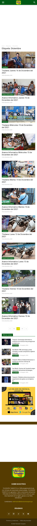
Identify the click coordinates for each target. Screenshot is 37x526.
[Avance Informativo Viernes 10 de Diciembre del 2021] (18, 305)
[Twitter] (23, 514)
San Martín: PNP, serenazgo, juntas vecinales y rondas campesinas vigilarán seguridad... (23, 351)
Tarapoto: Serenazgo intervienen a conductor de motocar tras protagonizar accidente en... (23, 341)
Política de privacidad (25, 520)
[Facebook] (9, 514)
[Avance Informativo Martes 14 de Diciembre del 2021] (18, 196)
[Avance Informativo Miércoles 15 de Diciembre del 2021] (18, 141)
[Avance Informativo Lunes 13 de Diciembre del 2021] (18, 251)
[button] (3, 2)
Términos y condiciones (12, 520)
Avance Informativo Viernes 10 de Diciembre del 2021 (16, 317)
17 (22, 328)
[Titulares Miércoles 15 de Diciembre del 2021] (18, 114)
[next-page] (26, 328)
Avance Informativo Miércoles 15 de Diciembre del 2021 (17, 153)
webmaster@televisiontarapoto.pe (23, 501)
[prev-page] (10, 328)
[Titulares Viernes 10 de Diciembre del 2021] (18, 278)
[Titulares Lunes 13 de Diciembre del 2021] (18, 223)
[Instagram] (13, 514)
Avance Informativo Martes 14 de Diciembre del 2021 (16, 208)
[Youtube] (28, 514)
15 (14, 328)
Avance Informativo (8, 94)
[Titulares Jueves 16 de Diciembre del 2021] (18, 60)
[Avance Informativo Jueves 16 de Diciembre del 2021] (18, 87)
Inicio (3, 46)
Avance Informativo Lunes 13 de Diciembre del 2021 (15, 263)
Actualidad (15, 345)
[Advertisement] (18, 25)
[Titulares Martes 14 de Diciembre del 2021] (18, 169)
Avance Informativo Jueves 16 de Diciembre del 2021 (15, 99)
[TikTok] (18, 514)
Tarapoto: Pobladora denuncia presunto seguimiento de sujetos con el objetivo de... (23, 379)
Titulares (5, 67)
